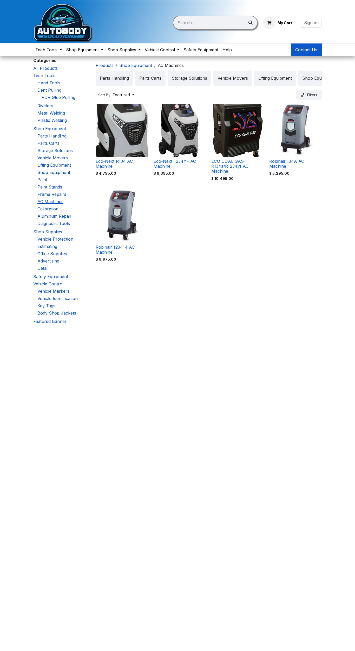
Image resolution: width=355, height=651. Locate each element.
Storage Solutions (55, 150)
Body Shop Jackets (56, 313)
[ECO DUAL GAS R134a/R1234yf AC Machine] (237, 130)
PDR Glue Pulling (58, 97)
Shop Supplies (47, 231)
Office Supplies (52, 253)
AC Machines (50, 201)
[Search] (250, 22)
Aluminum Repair (54, 216)
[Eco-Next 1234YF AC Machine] (180, 130)
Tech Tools (44, 75)
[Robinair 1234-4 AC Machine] (122, 216)
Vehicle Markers (53, 291)
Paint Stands (49, 187)
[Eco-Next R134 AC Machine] (122, 130)
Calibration (47, 208)
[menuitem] (48, 50)
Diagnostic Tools (53, 223)
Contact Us (306, 49)
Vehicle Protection (55, 239)
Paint (42, 179)
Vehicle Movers (52, 157)
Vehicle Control (48, 283)
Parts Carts (48, 143)
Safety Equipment (50, 276)
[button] (116, 95)
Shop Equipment (49, 128)
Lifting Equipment (54, 165)
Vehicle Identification (57, 298)
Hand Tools (48, 82)
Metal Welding (51, 113)
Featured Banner (50, 321)
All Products (45, 68)
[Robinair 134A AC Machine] (295, 130)
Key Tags (46, 305)
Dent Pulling (49, 90)
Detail (42, 268)
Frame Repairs (51, 194)
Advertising (48, 261)
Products (105, 65)
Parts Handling (52, 136)
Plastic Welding (52, 120)
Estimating (47, 246)
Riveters (45, 105)
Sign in (310, 22)
